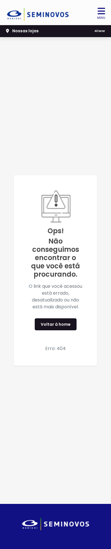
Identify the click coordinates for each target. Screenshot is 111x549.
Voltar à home (56, 324)
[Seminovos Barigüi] (38, 12)
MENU (101, 18)
